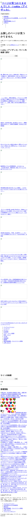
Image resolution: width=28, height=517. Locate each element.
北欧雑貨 (6, 338)
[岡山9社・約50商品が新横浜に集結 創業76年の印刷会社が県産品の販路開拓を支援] (14, 394)
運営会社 (6, 506)
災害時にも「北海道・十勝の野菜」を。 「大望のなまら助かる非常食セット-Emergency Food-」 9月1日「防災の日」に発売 (14, 448)
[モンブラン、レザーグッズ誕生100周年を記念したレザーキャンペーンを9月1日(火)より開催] (14, 461)
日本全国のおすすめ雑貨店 (11, 505)
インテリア (7, 328)
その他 (5, 336)
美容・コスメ (7, 335)
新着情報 (6, 16)
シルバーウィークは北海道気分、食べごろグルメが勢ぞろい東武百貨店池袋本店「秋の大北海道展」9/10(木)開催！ (14, 426)
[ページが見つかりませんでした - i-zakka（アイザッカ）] (14, 9)
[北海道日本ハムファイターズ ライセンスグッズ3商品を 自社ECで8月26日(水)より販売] (14, 476)
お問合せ (6, 22)
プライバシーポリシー (10, 511)
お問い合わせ (7, 342)
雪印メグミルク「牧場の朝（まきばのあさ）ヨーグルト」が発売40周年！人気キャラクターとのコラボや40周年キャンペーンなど (14, 472)
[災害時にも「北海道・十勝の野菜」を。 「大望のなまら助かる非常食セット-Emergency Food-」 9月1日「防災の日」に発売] (14, 445)
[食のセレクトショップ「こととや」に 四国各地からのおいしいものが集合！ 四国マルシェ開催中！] (14, 454)
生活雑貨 (6, 331)
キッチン (6, 330)
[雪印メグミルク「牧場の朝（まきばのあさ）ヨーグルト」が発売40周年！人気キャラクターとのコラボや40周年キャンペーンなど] (14, 468)
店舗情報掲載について (10, 21)
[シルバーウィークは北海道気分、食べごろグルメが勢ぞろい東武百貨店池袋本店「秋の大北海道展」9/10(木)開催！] (14, 423)
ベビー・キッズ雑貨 (9, 333)
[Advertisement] (14, 359)
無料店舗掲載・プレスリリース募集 (13, 341)
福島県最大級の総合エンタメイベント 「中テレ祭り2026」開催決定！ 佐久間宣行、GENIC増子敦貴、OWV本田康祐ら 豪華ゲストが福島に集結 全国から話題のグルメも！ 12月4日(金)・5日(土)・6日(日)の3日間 (14, 415)
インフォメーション (9, 327)
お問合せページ (14, 45)
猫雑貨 (5, 339)
